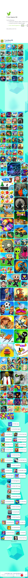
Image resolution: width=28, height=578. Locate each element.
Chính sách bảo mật (11, 574)
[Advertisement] (14, 556)
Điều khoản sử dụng (20, 574)
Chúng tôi (3, 574)
